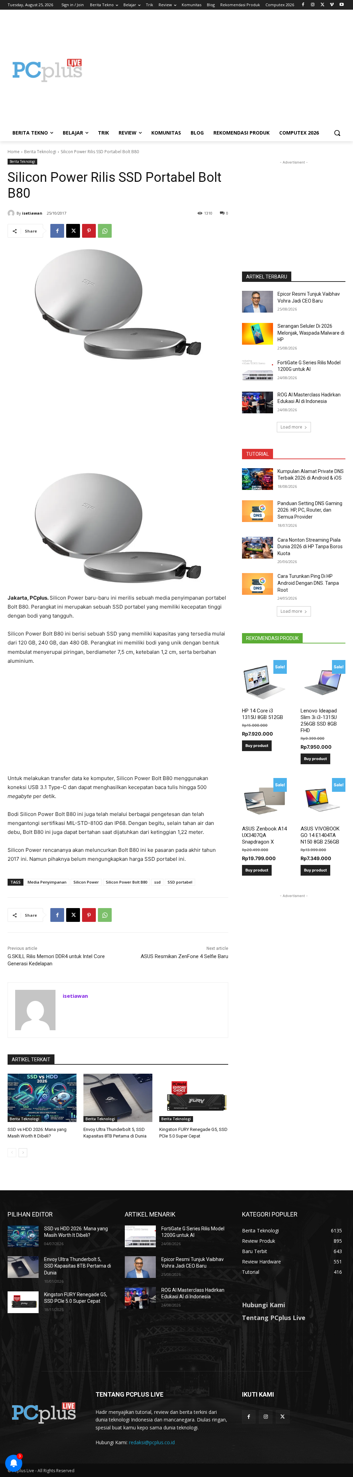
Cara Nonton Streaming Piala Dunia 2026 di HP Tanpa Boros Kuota (310, 546)
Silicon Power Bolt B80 (126, 882)
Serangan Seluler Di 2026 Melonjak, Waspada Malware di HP (311, 332)
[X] (322, 5)
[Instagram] (313, 5)
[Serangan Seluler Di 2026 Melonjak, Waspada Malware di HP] (257, 334)
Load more (291, 427)
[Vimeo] (332, 5)
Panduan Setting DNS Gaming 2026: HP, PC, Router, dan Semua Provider (310, 510)
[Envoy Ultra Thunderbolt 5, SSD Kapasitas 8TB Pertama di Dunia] (117, 1098)
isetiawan (32, 213)
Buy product (256, 745)
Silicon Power (86, 882)
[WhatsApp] (105, 231)
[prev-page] (12, 1152)
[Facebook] (303, 5)
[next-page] (23, 1152)
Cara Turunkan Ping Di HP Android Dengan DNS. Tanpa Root (308, 582)
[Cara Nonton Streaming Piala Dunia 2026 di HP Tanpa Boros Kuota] (257, 548)
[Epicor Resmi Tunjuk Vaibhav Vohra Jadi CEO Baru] (257, 302)
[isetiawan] (12, 213)
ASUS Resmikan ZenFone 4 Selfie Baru (184, 956)
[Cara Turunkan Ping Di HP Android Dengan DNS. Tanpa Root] (257, 584)
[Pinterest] (89, 231)
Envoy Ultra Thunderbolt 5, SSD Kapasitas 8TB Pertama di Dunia (77, 1266)
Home (14, 152)
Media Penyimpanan (47, 882)
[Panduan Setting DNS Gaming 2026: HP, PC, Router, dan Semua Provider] (257, 511)
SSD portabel (180, 882)
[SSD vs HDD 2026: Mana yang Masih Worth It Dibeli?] (42, 1098)
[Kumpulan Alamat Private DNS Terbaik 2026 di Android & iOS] (257, 479)
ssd (157, 882)
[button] (337, 133)
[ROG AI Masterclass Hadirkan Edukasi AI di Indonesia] (257, 402)
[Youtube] (341, 5)
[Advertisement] (217, 70)
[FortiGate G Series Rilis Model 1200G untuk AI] (257, 370)
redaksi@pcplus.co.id (152, 1442)
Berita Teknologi (40, 152)
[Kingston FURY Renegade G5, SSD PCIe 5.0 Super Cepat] (193, 1098)
